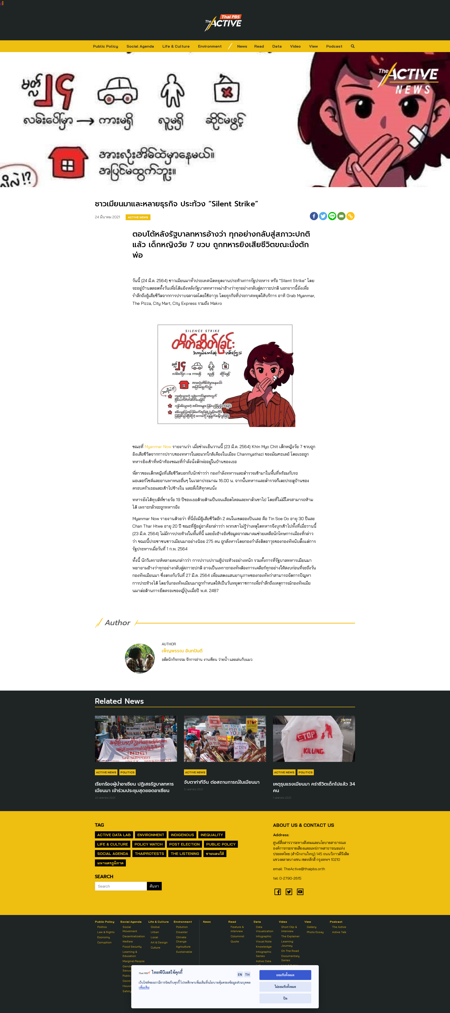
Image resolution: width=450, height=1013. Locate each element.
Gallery (311, 927)
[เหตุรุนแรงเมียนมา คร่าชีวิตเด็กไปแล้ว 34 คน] (314, 741)
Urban (155, 932)
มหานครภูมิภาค (110, 863)
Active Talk (339, 932)
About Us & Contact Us (303, 825)
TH (247, 974)
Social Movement (130, 929)
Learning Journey (287, 943)
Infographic (263, 936)
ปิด (285, 998)
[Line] (332, 216)
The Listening (185, 853)
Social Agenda (140, 46)
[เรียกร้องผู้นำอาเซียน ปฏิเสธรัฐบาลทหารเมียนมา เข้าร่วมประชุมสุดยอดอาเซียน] (136, 741)
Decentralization (134, 936)
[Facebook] (314, 216)
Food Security (132, 946)
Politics (127, 772)
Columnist (237, 936)
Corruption (104, 942)
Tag (99, 824)
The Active (339, 927)
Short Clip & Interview (289, 929)
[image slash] (230, 46)
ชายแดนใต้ (215, 853)
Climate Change (181, 939)
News (242, 46)
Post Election (184, 844)
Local (154, 937)
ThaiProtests (149, 853)
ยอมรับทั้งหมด (285, 975)
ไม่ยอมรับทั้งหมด (285, 987)
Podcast (334, 46)
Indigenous (182, 834)
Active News (138, 217)
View (313, 46)
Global (155, 927)
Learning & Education (130, 954)
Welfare (128, 941)
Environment (210, 46)
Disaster (182, 932)
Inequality (212, 834)
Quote (235, 941)
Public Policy (105, 46)
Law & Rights (106, 932)
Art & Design (159, 942)
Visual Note (264, 941)
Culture (155, 947)
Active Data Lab (114, 834)
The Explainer (290, 936)
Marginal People (134, 961)
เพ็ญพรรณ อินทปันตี (182, 650)
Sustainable (184, 951)
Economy (103, 937)
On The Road (290, 951)
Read (259, 46)
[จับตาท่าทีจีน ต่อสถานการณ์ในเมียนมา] (225, 741)
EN (240, 974)
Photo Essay (315, 932)
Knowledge (264, 946)
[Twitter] (323, 216)
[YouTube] (300, 892)
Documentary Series (290, 958)
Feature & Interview (237, 929)
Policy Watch (149, 844)
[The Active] (223, 23)
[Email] (341, 216)
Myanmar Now (157, 446)
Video (295, 46)
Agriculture (183, 946)
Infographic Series (263, 954)
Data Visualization (264, 929)
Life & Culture (176, 46)
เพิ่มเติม (144, 987)
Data (277, 46)
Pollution (182, 927)
